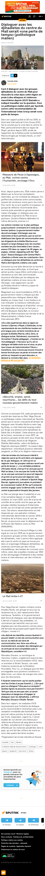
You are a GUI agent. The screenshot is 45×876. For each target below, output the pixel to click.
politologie (32, 746)
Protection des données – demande (14, 843)
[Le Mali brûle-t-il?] (22, 578)
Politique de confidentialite (23, 837)
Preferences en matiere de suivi (13, 849)
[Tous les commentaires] (3, 872)
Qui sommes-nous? (8, 834)
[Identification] (29, 16)
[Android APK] (8, 856)
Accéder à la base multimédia (29, 71)
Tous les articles (12, 84)
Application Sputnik (23, 846)
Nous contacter (6, 837)
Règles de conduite (8, 846)
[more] (41, 185)
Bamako (18, 742)
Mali (12, 742)
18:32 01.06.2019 (7, 43)
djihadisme (13, 751)
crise (40, 746)
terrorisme (22, 751)
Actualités (5, 742)
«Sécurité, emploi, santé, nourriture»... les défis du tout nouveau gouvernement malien (20, 399)
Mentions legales (22, 834)
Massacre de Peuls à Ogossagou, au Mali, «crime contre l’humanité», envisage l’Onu (21, 177)
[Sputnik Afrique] (7, 17)
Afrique (31, 751)
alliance (4, 751)
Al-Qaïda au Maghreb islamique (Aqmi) (14, 746)
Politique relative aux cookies (12, 840)
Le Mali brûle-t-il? (13, 596)
